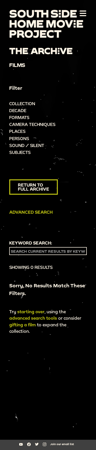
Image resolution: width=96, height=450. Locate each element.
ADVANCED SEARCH (31, 212)
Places (17, 131)
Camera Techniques (32, 124)
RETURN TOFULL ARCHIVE (33, 186)
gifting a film (22, 324)
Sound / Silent (26, 145)
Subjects (20, 152)
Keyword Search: (30, 243)
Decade (17, 110)
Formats (19, 117)
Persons (19, 138)
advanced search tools (33, 318)
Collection (22, 103)
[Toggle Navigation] (82, 13)
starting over (31, 311)
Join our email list (62, 444)
